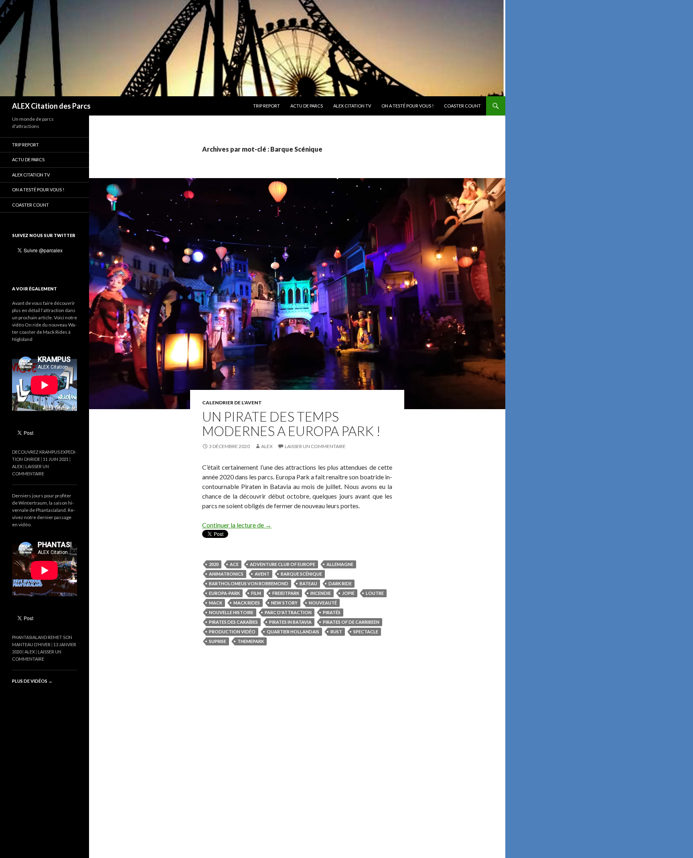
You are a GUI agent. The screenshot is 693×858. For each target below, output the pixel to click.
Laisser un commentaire (315, 446)
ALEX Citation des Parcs (51, 105)
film (256, 593)
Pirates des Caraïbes (233, 622)
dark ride (340, 583)
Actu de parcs (306, 105)
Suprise (217, 641)
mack (215, 602)
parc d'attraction (288, 612)
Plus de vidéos (32, 681)
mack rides (246, 602)
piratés (331, 612)
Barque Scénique (301, 573)
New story (284, 602)
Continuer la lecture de (237, 525)
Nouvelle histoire (231, 612)
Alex (267, 446)
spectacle (365, 631)
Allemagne (339, 564)
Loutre (375, 593)
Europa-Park (224, 593)
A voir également (34, 288)
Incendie (320, 593)
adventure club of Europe (282, 564)
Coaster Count (462, 105)
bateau (308, 583)
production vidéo (232, 631)
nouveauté (323, 602)
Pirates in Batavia (290, 622)
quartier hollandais (293, 631)
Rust (336, 631)
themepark (250, 641)
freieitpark (285, 593)
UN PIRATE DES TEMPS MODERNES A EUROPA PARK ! (291, 423)
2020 (214, 564)
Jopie (348, 593)
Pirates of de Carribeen (351, 622)
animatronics (226, 573)
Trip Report (266, 105)
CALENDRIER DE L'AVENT (232, 403)
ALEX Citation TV (352, 105)
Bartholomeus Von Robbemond (248, 583)
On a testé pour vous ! (407, 105)
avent (262, 573)
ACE (234, 564)
